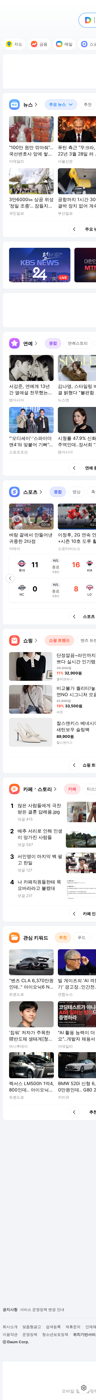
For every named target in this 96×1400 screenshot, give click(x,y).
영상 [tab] (77, 491)
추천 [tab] (88, 104)
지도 (18, 44)
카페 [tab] (72, 788)
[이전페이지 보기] (10, 578)
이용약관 (10, 1334)
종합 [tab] (53, 343)
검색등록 (53, 1326)
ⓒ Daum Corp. (16, 1342)
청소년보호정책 (55, 1334)
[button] (23, 104)
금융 (43, 44)
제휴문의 (73, 1326)
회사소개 (10, 1326)
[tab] (61, 104)
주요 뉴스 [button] (55, 103)
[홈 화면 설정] (84, 1388)
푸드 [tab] (82, 937)
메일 (69, 44)
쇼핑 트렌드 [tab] (59, 640)
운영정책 (29, 1334)
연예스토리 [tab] (78, 343)
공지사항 (10, 1309)
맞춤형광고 (31, 1326)
